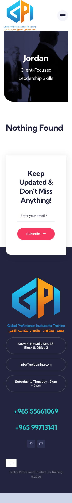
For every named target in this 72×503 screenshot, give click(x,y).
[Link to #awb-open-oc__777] (62, 15)
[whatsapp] (31, 444)
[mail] (41, 444)
